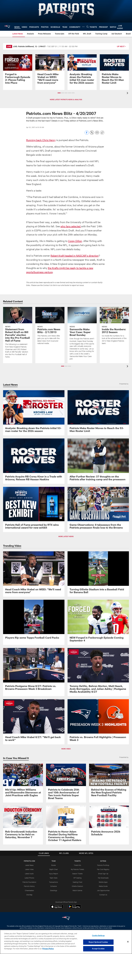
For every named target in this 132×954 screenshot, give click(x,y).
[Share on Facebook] (87, 134)
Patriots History (29, 886)
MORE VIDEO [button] (66, 749)
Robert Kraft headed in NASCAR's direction (75, 255)
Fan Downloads (103, 878)
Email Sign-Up (103, 873)
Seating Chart (77, 882)
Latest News (29, 865)
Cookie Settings (98, 935)
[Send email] (97, 134)
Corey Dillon (75, 240)
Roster (53, 865)
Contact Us (103, 895)
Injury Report (53, 873)
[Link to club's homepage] (7, 27)
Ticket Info (77, 865)
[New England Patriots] (66, 918)
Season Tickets (77, 873)
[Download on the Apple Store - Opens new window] (56, 907)
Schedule (53, 886)
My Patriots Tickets (77, 869)
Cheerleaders (29, 890)
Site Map (29, 895)
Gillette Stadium (77, 886)
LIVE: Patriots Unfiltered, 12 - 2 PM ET (29, 46)
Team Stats (53, 878)
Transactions (53, 882)
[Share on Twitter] (92, 134)
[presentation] (128, 93)
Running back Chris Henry (41, 140)
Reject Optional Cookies (98, 942)
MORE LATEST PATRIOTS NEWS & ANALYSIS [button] (66, 99)
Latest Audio (29, 873)
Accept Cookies (98, 949)
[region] (66, 942)
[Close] (128, 942)
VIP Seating (77, 878)
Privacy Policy (48, 949)
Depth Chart (53, 869)
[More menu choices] (83, 27)
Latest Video (29, 869)
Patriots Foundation (29, 882)
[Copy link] (102, 132)
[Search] (87, 26)
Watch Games (77, 890)
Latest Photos (29, 878)
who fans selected (70, 226)
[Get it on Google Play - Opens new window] (74, 908)
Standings (53, 890)
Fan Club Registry (103, 869)
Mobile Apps (103, 882)
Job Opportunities (103, 890)
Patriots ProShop (103, 865)
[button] (59, 93)
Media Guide (103, 886)
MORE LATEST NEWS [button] (66, 536)
